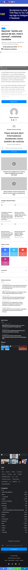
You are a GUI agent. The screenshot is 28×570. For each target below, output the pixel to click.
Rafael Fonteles (16, 479)
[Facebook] (12, 120)
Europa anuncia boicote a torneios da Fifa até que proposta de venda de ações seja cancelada (7, 234)
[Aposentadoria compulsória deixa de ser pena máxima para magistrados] (14, 461)
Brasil (3, 494)
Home (6, 560)
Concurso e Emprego (7, 501)
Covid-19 (4, 474)
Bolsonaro (8, 471)
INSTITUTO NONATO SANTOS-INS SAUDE (13, 510)
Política (3, 527)
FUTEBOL (20, 474)
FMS (15, 474)
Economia (5, 496)
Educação (4, 505)
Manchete (4, 521)
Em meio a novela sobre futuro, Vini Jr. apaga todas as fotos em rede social (20, 214)
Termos (17, 560)
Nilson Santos (14, 117)
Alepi (3, 471)
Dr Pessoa (10, 474)
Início (3, 25)
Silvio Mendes (5, 481)
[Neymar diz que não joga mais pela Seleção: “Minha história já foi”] (21, 226)
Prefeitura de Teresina (6, 479)
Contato (21, 560)
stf (10, 481)
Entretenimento (5, 512)
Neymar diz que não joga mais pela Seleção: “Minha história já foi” (20, 233)
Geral (3, 516)
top (19, 481)
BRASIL (13, 471)
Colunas (5, 507)
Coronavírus (19, 471)
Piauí (17, 476)
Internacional (5, 519)
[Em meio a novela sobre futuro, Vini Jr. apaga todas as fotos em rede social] (21, 207)
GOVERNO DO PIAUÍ (6, 476)
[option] (14, 14)
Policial (3, 525)
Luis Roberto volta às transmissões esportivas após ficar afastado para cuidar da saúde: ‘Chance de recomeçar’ (7, 216)
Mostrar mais (13, 101)
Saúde (3, 530)
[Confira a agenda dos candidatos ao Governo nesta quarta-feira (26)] (23, 456)
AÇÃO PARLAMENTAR (7, 492)
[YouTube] (14, 120)
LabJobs (18, 558)
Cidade (3, 498)
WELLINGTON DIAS (6, 484)
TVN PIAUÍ (4, 532)
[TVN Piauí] (9, 2)
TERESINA (15, 481)
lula (12, 476)
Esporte (7, 25)
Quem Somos (11, 560)
